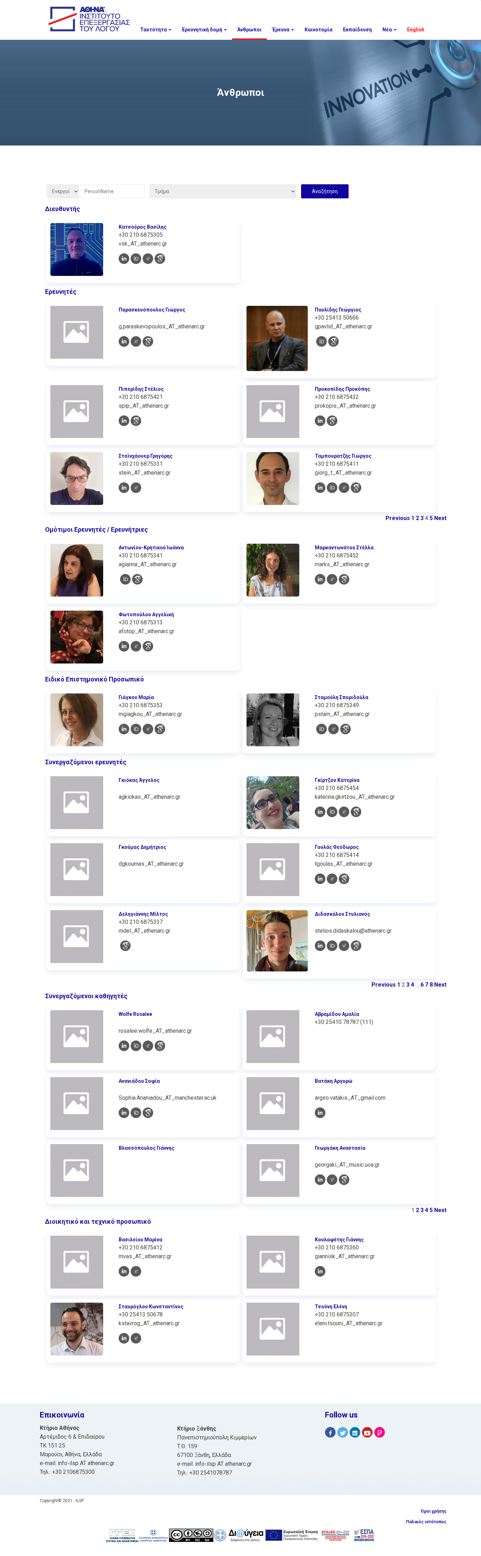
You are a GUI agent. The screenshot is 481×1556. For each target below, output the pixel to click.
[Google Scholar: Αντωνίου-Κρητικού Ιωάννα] (137, 579)
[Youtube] (367, 1432)
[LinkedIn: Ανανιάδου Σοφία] (124, 1112)
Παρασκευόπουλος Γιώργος (152, 310)
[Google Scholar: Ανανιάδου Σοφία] (148, 1112)
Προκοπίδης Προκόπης (342, 389)
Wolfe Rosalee (135, 1014)
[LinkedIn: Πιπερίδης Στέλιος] (124, 420)
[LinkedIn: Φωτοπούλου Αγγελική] (124, 646)
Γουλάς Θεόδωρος (337, 847)
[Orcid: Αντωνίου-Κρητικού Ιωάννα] (125, 579)
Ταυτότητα (154, 29)
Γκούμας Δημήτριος (142, 847)
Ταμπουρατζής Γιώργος (343, 456)
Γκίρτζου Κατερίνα (337, 780)
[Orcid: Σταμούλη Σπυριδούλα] (321, 729)
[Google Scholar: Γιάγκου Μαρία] (160, 729)
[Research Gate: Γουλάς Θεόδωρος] (332, 878)
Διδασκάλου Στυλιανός (342, 914)
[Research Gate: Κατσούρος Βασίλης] (148, 258)
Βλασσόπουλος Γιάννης (146, 1148)
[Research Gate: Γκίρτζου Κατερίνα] (344, 812)
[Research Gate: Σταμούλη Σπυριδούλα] (333, 729)
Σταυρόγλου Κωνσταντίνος (151, 1306)
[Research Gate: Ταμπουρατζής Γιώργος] (344, 487)
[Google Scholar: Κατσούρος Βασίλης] (160, 258)
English (415, 29)
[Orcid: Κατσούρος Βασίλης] (136, 258)
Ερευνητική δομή (202, 29)
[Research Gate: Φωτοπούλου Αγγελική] (136, 646)
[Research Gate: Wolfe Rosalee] (148, 1046)
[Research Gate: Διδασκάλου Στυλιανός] (344, 945)
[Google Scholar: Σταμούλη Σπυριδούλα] (345, 729)
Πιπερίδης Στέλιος (141, 389)
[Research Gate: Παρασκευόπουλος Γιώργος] (136, 341)
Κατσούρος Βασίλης (143, 227)
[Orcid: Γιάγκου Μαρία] (136, 729)
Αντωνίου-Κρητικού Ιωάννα (151, 547)
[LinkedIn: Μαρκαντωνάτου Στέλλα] (320, 579)
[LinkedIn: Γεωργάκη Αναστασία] (320, 1179)
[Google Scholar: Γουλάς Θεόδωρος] (344, 878)
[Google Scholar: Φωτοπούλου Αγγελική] (148, 646)
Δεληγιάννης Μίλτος (143, 914)
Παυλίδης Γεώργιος (338, 310)
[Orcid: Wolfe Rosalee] (136, 1046)
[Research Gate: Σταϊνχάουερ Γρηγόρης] (136, 487)
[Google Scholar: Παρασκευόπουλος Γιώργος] (148, 341)
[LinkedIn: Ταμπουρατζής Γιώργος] (320, 487)
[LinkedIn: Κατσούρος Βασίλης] (124, 258)
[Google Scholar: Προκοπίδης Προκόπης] (332, 420)
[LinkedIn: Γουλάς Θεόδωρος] (320, 878)
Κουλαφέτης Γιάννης (339, 1239)
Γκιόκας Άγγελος (139, 780)
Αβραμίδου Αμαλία (337, 1014)
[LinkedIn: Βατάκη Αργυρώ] (320, 1112)
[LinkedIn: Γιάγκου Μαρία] (124, 729)
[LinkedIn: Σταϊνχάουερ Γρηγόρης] (124, 487)
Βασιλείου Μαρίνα (140, 1239)
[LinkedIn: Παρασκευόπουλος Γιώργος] (124, 341)
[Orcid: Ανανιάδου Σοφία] (136, 1112)
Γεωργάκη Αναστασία (340, 1148)
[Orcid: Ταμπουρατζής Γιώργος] (332, 487)
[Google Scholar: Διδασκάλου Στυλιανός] (356, 945)
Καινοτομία (318, 29)
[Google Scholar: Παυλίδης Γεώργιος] (333, 341)
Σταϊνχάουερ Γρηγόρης (146, 456)
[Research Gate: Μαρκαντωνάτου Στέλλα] (332, 579)
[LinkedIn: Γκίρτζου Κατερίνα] (320, 812)
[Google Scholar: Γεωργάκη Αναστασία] (344, 1179)
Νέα (387, 29)
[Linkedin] (355, 1432)
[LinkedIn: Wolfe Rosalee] (124, 1046)
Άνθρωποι (249, 29)
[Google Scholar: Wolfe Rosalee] (160, 1046)
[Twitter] (342, 1432)
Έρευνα (281, 29)
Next (440, 518)
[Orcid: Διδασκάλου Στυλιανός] (332, 945)
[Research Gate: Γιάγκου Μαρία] (148, 729)
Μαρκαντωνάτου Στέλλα (344, 547)
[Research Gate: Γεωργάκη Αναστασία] (332, 1179)
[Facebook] (330, 1432)
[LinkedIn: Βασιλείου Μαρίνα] (124, 1271)
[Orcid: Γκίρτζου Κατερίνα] (332, 812)
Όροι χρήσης (433, 1511)
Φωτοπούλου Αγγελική (146, 614)
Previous (398, 518)
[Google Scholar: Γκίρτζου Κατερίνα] (356, 812)
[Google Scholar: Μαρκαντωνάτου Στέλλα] (344, 579)
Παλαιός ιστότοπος (426, 1521)
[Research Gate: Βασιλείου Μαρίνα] (136, 1271)
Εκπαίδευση (357, 29)
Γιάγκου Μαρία (136, 697)
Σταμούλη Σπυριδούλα (341, 697)
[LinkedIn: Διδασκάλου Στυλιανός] (320, 945)
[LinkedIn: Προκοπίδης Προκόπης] (320, 420)
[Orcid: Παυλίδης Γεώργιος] (321, 341)
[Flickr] (379, 1432)
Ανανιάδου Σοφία (139, 1081)
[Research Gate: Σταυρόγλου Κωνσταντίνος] (136, 1338)
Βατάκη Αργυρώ (333, 1081)
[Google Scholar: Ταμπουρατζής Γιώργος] (356, 487)
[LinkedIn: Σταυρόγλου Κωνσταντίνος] (124, 1338)
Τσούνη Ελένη (331, 1306)
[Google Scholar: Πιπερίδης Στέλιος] (136, 420)
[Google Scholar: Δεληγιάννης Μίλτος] (125, 945)
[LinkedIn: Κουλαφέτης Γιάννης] (320, 1271)
